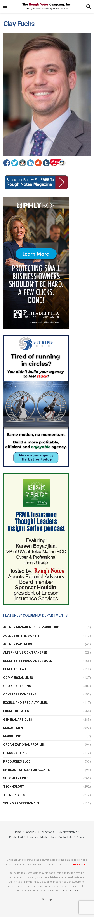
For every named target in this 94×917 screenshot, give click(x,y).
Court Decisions (17, 686)
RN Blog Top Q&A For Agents (26, 770)
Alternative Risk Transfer (25, 652)
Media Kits (47, 837)
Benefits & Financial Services (27, 661)
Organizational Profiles (24, 744)
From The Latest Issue (21, 711)
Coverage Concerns (20, 694)
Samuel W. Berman (67, 890)
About (30, 832)
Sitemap (47, 899)
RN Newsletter (68, 832)
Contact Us (65, 837)
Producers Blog (17, 761)
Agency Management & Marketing (31, 627)
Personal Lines (15, 753)
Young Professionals (21, 803)
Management (14, 728)
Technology (13, 786)
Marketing (12, 736)
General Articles (17, 719)
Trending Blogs (16, 795)
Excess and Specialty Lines (25, 702)
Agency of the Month (21, 636)
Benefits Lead (14, 669)
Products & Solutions (22, 837)
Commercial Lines (18, 677)
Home (17, 832)
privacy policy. (80, 864)
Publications (46, 832)
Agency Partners (17, 644)
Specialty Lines (16, 778)
